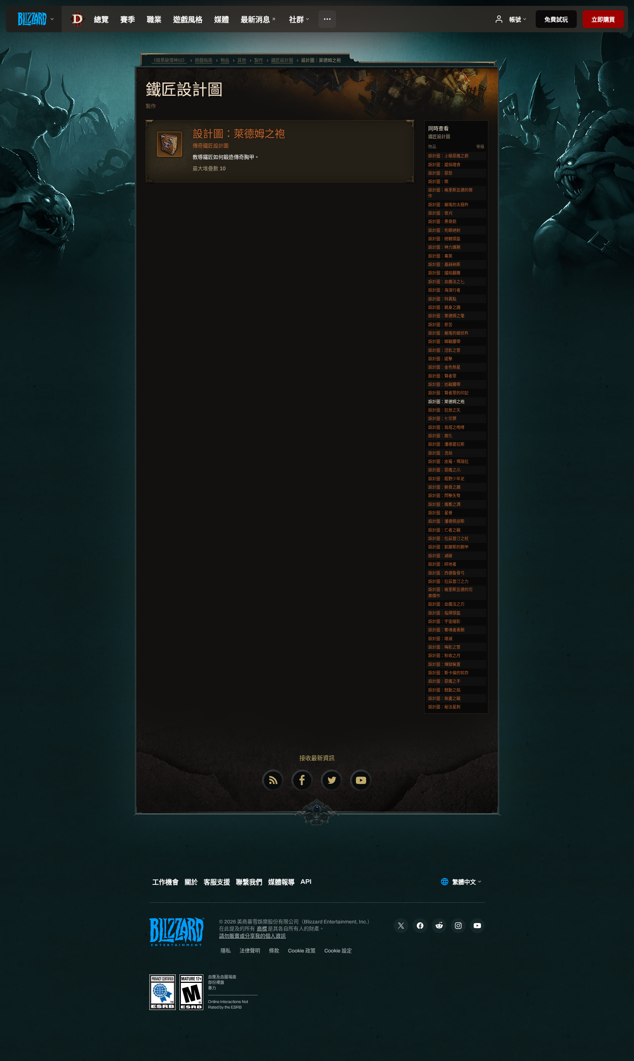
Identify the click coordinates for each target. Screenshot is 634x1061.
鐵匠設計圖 (184, 90)
